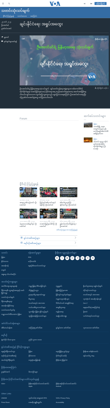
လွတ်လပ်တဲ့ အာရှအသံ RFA (38, 398)
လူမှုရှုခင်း (59, 286)
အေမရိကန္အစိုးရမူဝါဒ (35, 402)
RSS (29, 257)
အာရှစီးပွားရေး (60, 307)
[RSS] (82, 258)
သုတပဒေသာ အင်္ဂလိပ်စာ (91, 328)
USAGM (4, 398)
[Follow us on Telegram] (77, 258)
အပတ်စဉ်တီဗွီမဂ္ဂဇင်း (8, 360)
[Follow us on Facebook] (57, 258)
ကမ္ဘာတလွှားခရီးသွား (62, 299)
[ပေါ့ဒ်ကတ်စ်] (88, 258)
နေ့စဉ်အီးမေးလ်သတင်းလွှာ (37, 266)
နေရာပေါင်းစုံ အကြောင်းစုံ (91, 307)
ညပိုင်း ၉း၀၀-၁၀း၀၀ (35, 339)
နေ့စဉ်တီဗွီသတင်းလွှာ (8, 351)
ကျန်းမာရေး (60, 312)
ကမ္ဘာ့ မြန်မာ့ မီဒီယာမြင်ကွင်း (37, 286)
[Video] (91, 3)
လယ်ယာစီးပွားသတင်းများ (37, 307)
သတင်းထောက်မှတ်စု (8, 310)
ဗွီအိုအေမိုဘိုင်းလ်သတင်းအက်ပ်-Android (66, 385)
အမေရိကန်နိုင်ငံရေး (7, 306)
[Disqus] (49, 147)
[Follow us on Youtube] (67, 258)
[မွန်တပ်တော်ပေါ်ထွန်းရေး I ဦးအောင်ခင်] (68, 214)
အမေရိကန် (4, 266)
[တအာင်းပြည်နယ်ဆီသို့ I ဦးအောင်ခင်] (48, 214)
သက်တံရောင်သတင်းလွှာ (91, 316)
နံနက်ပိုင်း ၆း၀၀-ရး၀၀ (8, 339)
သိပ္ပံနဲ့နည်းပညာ (34, 290)
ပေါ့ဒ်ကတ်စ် (32, 261)
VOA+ (3, 384)
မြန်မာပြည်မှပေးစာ (62, 290)
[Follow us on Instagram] (72, 258)
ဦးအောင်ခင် (5, 25)
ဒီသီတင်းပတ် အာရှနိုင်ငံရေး (65, 303)
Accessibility (60, 402)
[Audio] (85, 3)
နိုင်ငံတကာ (4, 261)
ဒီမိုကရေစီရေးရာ (6, 301)
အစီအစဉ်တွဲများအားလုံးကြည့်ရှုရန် (66, 230)
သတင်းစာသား (22, 16)
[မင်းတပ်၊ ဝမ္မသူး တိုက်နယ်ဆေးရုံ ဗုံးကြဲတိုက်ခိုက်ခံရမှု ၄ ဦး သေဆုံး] (88, 139)
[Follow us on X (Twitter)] (62, 258)
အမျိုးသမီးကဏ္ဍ (61, 316)
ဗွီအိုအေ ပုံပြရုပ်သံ (61, 360)
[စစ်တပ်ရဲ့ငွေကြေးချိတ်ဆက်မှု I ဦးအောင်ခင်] (68, 192)
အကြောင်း (33, 16)
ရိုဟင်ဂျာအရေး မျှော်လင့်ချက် (92, 286)
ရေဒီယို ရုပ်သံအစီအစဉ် (8, 356)
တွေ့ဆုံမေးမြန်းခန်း (34, 360)
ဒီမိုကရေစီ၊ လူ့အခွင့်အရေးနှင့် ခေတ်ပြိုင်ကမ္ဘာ (12, 292)
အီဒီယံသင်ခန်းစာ (6, 328)
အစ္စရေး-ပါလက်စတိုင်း (8, 274)
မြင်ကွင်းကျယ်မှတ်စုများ (63, 294)
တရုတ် (3, 270)
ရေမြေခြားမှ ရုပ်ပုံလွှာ (62, 351)
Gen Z (85, 303)
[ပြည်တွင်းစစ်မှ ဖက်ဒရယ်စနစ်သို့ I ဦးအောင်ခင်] (48, 192)
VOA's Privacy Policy (63, 398)
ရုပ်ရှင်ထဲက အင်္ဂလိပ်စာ (63, 328)
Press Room (5, 402)
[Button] (5, 37)
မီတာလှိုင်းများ (33, 372)
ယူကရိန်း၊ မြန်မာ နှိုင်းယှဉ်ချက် (38, 312)
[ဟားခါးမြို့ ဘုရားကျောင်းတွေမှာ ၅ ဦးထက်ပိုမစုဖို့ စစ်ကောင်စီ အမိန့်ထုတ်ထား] (88, 124)
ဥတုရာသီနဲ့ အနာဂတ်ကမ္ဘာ (37, 294)
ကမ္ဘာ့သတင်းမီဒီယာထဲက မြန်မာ (11, 314)
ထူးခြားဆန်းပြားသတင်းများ (37, 316)
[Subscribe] (93, 258)
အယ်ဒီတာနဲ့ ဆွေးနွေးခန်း (9, 286)
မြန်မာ (95, 124)
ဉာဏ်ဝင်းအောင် (6, 28)
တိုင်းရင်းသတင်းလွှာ (89, 290)
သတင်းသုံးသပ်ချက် (7, 297)
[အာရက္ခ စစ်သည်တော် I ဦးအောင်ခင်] (28, 192)
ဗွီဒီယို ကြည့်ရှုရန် (8, 16)
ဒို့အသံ (85, 312)
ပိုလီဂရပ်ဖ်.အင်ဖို (61, 356)
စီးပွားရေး (32, 299)
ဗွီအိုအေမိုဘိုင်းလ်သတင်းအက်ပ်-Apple (39, 385)
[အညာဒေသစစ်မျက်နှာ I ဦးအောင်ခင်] (28, 214)
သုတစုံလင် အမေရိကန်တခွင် (92, 299)
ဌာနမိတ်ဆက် (5, 372)
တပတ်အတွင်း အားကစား (37, 303)
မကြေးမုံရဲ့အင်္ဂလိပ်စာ (35, 328)
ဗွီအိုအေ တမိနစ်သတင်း (90, 351)
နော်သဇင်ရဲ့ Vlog (88, 356)
